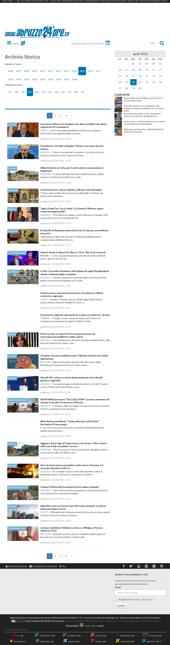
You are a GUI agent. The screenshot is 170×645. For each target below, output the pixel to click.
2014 (74, 71)
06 (120, 69)
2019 (18, 79)
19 (160, 76)
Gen (10, 91)
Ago (56, 91)
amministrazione (17, 566)
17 (147, 76)
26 (160, 82)
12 (160, 69)
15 (133, 76)
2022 (42, 79)
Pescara (45, 174)
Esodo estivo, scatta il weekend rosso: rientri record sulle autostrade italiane (144, 122)
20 (120, 82)
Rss (63, 566)
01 (133, 63)
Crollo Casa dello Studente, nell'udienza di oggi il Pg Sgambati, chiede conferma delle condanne (74, 272)
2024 (58, 79)
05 (160, 63)
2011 (50, 71)
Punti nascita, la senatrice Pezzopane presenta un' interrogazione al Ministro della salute (67, 335)
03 (146, 63)
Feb (17, 91)
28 (126, 88)
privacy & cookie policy (16, 629)
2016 (90, 71)
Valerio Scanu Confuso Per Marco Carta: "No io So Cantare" (73, 252)
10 (147, 69)
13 (120, 76)
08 (133, 69)
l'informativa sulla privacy (140, 599)
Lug (50, 91)
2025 (66, 79)
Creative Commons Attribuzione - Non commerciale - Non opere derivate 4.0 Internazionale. (111, 620)
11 (153, 69)
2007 (18, 71)
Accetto (135, 599)
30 (140, 88)
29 (133, 88)
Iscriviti (121, 605)
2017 (98, 71)
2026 (74, 79)
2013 (66, 71)
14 (126, 76)
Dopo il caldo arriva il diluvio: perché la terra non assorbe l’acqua (143, 99)
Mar (23, 91)
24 (147, 82)
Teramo (45, 318)
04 (153, 63)
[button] (123, 566)
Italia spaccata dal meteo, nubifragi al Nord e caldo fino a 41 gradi (144, 130)
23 (140, 82)
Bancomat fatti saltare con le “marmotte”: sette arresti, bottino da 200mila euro (142, 114)
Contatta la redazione (44, 566)
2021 (34, 79)
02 (140, 63)
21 (126, 82)
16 (140, 76)
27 (120, 88)
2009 (34, 71)
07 (126, 69)
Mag (37, 91)
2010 (42, 71)
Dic (83, 91)
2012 (58, 71)
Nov (76, 91)
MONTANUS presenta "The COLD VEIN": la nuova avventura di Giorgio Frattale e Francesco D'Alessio (74, 401)
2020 (26, 79)
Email (118, 587)
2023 (50, 79)
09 (140, 69)
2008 (26, 71)
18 (153, 76)
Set (63, 91)
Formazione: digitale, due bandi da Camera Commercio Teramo (75, 314)
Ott (70, 91)
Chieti (44, 130)
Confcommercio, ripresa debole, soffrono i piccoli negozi (71, 189)
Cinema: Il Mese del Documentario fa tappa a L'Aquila (69, 486)
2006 (10, 71)
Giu (43, 91)
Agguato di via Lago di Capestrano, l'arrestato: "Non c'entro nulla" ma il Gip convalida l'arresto (73, 445)
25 (153, 82)
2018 (10, 79)
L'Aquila (45, 152)
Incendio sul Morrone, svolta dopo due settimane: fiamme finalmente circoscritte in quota (144, 108)
